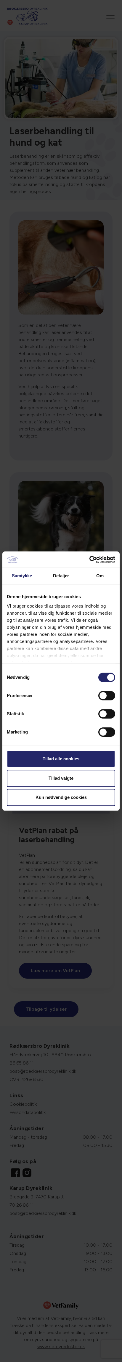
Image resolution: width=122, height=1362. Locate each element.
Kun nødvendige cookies (61, 797)
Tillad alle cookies (61, 758)
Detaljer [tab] (61, 575)
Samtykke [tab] (22, 575)
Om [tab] (100, 575)
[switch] (106, 695)
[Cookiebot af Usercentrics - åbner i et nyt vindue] (89, 559)
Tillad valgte (61, 778)
